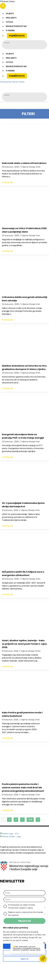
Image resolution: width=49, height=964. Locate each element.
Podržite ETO (17, 35)
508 (30, 819)
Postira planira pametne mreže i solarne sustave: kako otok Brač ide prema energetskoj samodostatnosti (23, 787)
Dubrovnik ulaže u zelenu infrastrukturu (24, 163)
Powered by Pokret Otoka (12, 82)
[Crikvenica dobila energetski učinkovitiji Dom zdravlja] (24, 276)
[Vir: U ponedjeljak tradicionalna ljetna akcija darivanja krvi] (24, 481)
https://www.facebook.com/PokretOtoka (15, 86)
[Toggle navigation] (3, 6)
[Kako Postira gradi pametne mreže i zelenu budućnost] (24, 691)
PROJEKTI (11, 17)
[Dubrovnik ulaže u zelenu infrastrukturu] (24, 142)
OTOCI (9, 21)
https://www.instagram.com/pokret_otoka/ (21, 86)
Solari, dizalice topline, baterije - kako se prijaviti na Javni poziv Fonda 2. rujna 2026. (24, 644)
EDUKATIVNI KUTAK (16, 26)
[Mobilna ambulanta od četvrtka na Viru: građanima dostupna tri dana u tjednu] (24, 344)
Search (6, 46)
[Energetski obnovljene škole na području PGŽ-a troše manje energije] (24, 413)
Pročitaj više (7, 182)
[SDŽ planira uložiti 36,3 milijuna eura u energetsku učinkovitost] (24, 550)
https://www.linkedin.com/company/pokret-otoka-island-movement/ (28, 86)
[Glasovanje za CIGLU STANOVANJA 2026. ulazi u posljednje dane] (24, 207)
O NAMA (10, 30)
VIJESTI (10, 13)
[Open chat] (43, 958)
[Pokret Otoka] (24, 1)
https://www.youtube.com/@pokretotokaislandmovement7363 (34, 86)
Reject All (24, 959)
